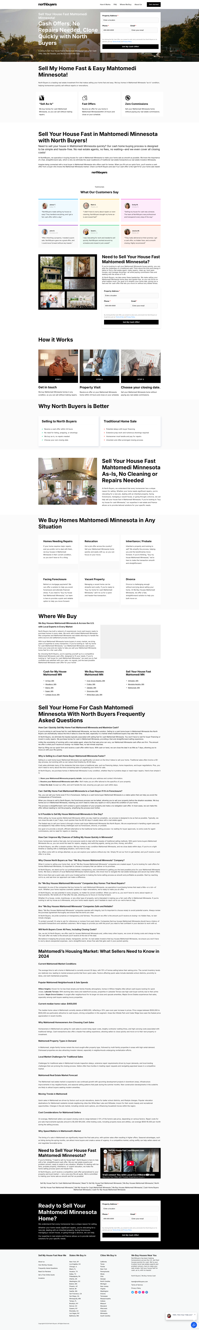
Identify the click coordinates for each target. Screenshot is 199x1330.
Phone (105, 26)
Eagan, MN (49, 691)
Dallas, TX (72, 1274)
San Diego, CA (74, 1296)
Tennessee (104, 1296)
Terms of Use (116, 41)
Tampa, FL (72, 1301)
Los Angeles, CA (75, 1264)
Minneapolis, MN (75, 1298)
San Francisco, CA (75, 1293)
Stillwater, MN (133, 681)
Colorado (103, 1311)
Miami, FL (72, 1269)
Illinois (102, 1274)
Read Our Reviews (44, 1271)
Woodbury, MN (50, 684)
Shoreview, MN (92, 691)
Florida (102, 1266)
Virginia (102, 1289)
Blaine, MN (49, 688)
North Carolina (105, 1281)
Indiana (102, 1301)
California (103, 1262)
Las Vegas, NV (74, 1313)
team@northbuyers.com (139, 1281)
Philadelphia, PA (74, 1276)
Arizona (103, 1293)
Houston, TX (73, 1271)
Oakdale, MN (91, 688)
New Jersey (104, 1286)
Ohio (101, 1276)
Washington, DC (74, 1281)
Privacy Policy (127, 41)
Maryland (103, 1306)
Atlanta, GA (73, 1279)
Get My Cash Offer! (130, 47)
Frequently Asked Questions (48, 1268)
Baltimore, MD (74, 1316)
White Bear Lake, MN (94, 695)
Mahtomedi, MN (134, 688)
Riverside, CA (73, 1311)
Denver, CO (73, 1306)
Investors (41, 1278)
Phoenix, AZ (73, 1286)
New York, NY (74, 1262)
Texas (102, 1264)
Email (133, 26)
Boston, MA (73, 1284)
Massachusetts (105, 1298)
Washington (104, 1291)
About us (41, 1262)
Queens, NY (73, 1308)
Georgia (103, 1279)
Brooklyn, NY (73, 1303)
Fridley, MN (91, 684)
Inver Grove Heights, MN (96, 681)
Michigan (103, 1284)
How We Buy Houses (45, 1265)
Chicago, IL (73, 1266)
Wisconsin (103, 1308)
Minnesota (103, 1313)
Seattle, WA (73, 1291)
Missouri (103, 1303)
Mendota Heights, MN (136, 684)
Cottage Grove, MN (52, 695)
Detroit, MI (72, 1289)
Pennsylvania (104, 1271)
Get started (154, 4)
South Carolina (105, 1316)
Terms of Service (137, 1285)
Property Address (110, 16)
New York (103, 1269)
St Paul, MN (49, 681)
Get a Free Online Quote (46, 1275)
